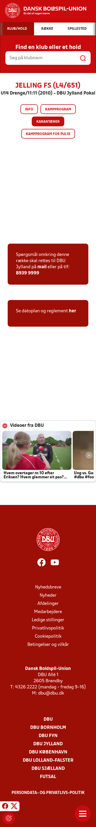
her (72, 311)
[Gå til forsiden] (43, 10)
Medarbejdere (48, 612)
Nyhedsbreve (48, 587)
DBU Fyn (48, 736)
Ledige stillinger (48, 620)
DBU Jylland (48, 744)
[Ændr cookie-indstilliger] (9, 818)
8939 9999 (27, 273)
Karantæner (48, 121)
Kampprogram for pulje (48, 134)
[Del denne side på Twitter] (14, 807)
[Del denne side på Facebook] (5, 807)
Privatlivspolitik (48, 628)
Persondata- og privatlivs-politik (48, 793)
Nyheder (48, 595)
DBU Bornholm (48, 728)
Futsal (48, 777)
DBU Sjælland (48, 769)
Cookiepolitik (48, 636)
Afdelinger (48, 604)
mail (42, 267)
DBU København (48, 752)
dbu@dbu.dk (51, 693)
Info (29, 109)
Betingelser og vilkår (48, 645)
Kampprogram (58, 109)
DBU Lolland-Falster (48, 760)
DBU (48, 719)
